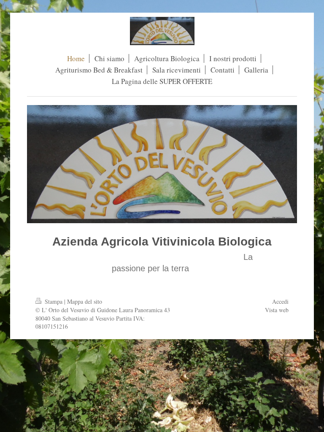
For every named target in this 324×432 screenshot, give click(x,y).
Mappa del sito (84, 301)
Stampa (53, 301)
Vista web (277, 310)
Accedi (280, 301)
